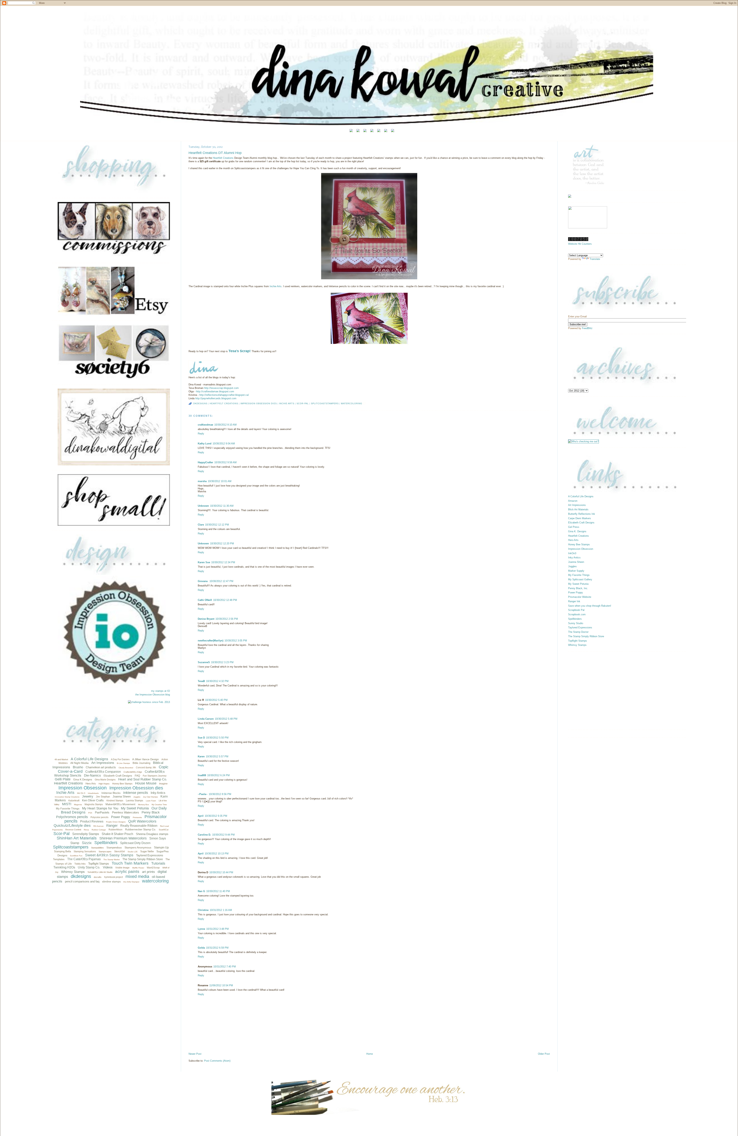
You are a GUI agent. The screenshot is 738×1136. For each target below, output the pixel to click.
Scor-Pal (61, 833)
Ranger (112, 825)
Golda (201, 947)
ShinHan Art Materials (77, 838)
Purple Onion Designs (115, 822)
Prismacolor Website (579, 596)
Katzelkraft (73, 800)
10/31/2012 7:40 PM (224, 966)
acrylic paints (127, 871)
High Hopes (104, 784)
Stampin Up (161, 847)
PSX (90, 813)
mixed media (137, 876)
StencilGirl (119, 851)
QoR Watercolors (142, 821)
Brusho (78, 767)
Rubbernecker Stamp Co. (140, 829)
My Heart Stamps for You (100, 808)
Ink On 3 (81, 793)
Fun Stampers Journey (154, 775)
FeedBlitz (587, 328)
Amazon (572, 500)
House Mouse (145, 783)
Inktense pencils (135, 793)
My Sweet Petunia (135, 808)
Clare (201, 524)
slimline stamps (111, 881)
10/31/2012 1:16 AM (221, 910)
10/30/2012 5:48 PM (226, 718)
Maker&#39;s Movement (120, 804)
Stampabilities (97, 848)
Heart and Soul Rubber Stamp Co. (142, 779)
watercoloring (155, 880)
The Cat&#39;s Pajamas (84, 859)
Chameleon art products (101, 767)
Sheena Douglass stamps (152, 834)
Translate (595, 259)
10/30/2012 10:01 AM (219, 481)
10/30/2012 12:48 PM (225, 600)
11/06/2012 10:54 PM (221, 985)
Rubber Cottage (99, 830)
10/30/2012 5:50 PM (217, 737)
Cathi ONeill (205, 600)
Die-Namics (92, 775)
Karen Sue (204, 562)
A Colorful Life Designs (89, 759)
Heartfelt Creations (68, 783)
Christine (203, 910)
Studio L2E (133, 852)
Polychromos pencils (72, 817)
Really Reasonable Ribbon (138, 825)
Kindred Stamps (114, 800)
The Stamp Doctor (578, 631)
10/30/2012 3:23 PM (222, 662)
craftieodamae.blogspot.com (215, 391)
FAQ (137, 775)
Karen (201, 756)
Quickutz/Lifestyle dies (72, 825)
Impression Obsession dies (136, 787)
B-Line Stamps (123, 763)
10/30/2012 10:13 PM (217, 853)
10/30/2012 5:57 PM (217, 756)
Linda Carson (206, 718)
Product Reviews (91, 821)
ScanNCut (163, 829)
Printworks (137, 817)
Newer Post (195, 1053)
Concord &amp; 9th (146, 767)
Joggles (136, 797)
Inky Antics (158, 792)
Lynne (201, 928)
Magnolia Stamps (94, 804)
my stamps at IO (160, 690)
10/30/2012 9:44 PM (223, 834)
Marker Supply (576, 570)
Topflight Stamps (98, 863)
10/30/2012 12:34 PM (223, 562)
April (201, 815)
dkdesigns (81, 876)
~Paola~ (203, 794)
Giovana (203, 581)
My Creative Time (159, 804)
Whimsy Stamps (73, 872)
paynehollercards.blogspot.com (215, 398)
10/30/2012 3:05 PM (235, 640)
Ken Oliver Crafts (93, 800)
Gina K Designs (82, 779)
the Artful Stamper (131, 882)
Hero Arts (91, 783)
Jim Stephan (103, 796)
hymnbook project (113, 877)
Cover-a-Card (70, 771)
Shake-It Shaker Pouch (117, 834)
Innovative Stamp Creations (67, 797)
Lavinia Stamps (134, 800)
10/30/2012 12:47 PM (221, 581)
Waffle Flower (138, 868)
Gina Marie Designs (105, 779)
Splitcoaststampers (70, 847)
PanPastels (102, 812)
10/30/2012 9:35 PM (216, 815)
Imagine (163, 783)
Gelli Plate (63, 779)
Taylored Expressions (149, 855)
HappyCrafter (205, 462)
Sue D (201, 737)
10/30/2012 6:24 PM (218, 775)
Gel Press (573, 527)
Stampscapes (105, 851)
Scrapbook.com (577, 614)
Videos (108, 867)
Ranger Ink (574, 601)
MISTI (66, 804)
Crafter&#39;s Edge (133, 772)
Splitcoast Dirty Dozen (135, 843)
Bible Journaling (141, 763)
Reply (201, 433)
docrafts (97, 877)
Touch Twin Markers (130, 863)
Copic (163, 767)
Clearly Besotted (126, 768)
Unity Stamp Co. (89, 867)
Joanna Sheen (122, 796)
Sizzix (87, 843)
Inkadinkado (93, 793)
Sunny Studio (575, 623)
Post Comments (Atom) (217, 1060)
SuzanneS (204, 662)
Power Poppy (120, 817)
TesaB (201, 681)
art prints (148, 872)
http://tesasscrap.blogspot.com (221, 388)
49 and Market (61, 759)
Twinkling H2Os (64, 867)
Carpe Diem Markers (579, 518)
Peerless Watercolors (125, 812)
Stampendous (114, 847)
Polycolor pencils (99, 817)
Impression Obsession (82, 787)
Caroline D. (204, 834)
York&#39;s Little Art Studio (99, 872)
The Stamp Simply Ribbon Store (142, 859)
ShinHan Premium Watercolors (123, 838)
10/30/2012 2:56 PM (226, 618)
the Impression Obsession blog (152, 694)
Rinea (86, 830)
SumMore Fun (76, 856)
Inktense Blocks (111, 792)
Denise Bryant (206, 618)
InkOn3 (572, 553)
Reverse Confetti (73, 829)
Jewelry (87, 796)
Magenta (78, 804)
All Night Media (79, 762)
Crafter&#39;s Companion (103, 771)
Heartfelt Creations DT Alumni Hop (215, 153)
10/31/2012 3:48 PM (217, 928)
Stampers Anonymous (138, 847)
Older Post (544, 1053)
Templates (59, 859)
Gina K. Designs (577, 531)
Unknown (203, 505)
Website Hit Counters (580, 243)
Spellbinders (105, 842)
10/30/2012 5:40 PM (216, 700)
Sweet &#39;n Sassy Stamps (109, 855)
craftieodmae (205, 424)
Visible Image (122, 867)
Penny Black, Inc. (578, 588)
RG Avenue (98, 826)
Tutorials (158, 863)
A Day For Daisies (120, 759)
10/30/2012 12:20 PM (222, 543)
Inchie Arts (65, 792)
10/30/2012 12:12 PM (217, 524)
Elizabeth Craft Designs (118, 775)
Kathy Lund (204, 443)
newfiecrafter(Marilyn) (210, 640)
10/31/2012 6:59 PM (217, 947)
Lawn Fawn (151, 801)
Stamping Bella (62, 851)
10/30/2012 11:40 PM (218, 891)
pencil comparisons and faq (82, 881)
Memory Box (143, 804)
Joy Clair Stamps (150, 797)
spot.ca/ (224, 394)
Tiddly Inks (80, 863)
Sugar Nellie (147, 851)
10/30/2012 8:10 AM (225, 424)
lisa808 (202, 775)
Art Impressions (102, 763)
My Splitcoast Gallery (580, 579)
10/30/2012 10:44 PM (221, 872)
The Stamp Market (111, 859)
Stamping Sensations (85, 851)
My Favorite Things (67, 808)
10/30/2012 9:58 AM (225, 462)
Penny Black (151, 812)
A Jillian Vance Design (145, 759)
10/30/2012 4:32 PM (217, 681)
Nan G (201, 891)
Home (369, 1053)
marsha (202, 481)
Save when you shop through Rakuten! (589, 605)
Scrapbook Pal (576, 610)
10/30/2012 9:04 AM (224, 443)
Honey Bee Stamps (122, 783)
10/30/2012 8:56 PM (220, 794)
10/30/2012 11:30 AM (222, 505)
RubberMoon (115, 829)
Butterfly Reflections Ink (581, 513)
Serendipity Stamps (85, 834)
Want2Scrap (153, 867)
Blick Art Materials (578, 509)
